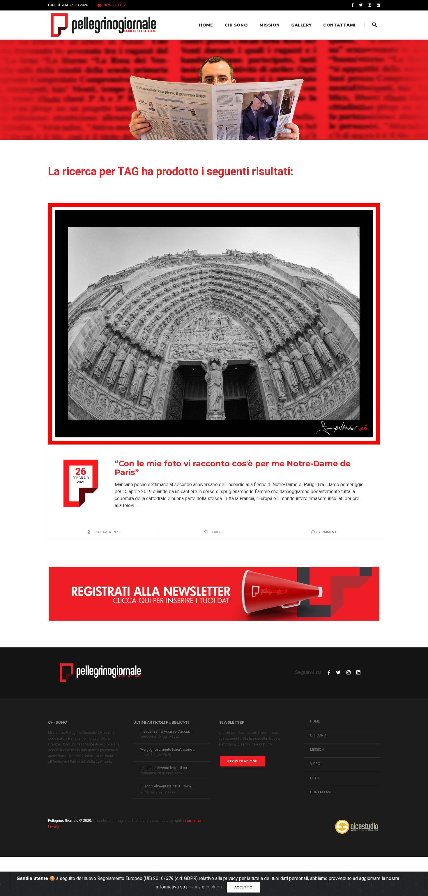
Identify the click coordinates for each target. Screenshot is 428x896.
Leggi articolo (105, 532)
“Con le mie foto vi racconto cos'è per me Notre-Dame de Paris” (233, 468)
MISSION (317, 750)
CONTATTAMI (321, 792)
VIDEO (315, 764)
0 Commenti (326, 532)
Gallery (301, 25)
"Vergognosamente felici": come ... (168, 750)
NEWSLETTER (114, 5)
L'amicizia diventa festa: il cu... (165, 768)
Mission (269, 25)
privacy (193, 887)
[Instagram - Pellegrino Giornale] (370, 5)
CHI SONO (318, 735)
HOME (315, 721)
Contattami (339, 25)
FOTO (314, 778)
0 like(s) (216, 532)
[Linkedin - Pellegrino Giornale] (377, 5)
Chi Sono (236, 25)
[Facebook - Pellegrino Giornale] (352, 5)
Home (206, 25)
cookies (214, 887)
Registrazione (242, 761)
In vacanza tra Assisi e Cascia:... (166, 731)
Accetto (243, 887)
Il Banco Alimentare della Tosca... (167, 786)
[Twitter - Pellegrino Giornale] (361, 5)
